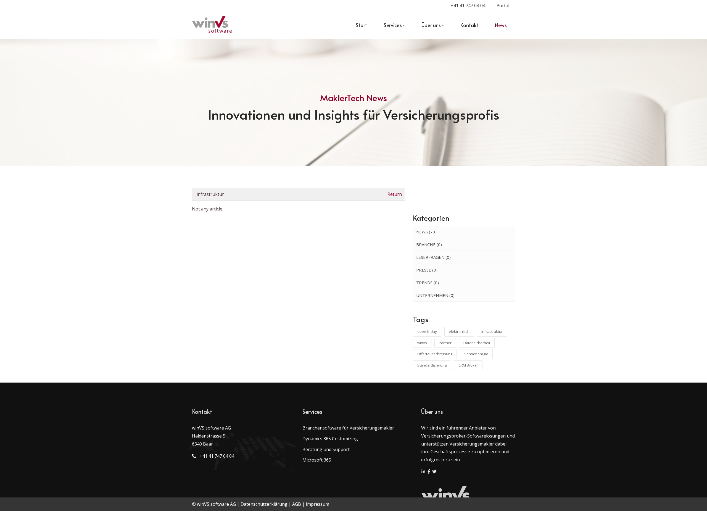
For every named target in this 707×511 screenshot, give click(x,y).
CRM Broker (468, 365)
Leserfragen (433, 257)
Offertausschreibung (434, 353)
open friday (427, 331)
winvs (422, 342)
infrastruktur (492, 331)
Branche (429, 244)
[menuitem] (361, 25)
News (426, 232)
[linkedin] (424, 472)
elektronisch (459, 331)
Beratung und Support (326, 449)
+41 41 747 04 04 (468, 5)
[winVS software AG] (212, 25)
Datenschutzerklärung (264, 504)
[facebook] (429, 472)
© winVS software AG (214, 504)
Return (394, 194)
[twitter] (434, 472)
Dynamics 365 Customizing (330, 439)
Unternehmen (435, 295)
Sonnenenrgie (476, 353)
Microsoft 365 (316, 460)
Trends (427, 282)
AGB (296, 504)
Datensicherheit (476, 342)
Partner (445, 342)
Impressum (317, 504)
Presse (426, 270)
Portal (503, 5)
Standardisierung (432, 365)
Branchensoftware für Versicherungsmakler (348, 428)
